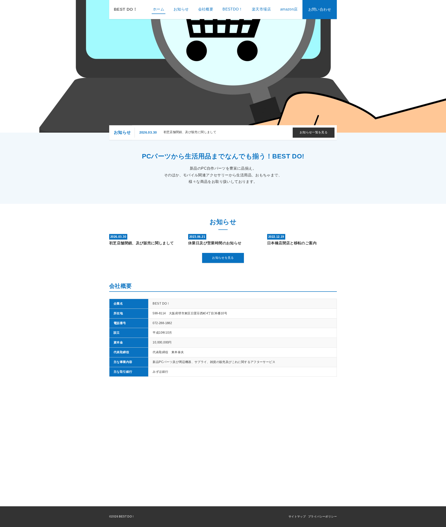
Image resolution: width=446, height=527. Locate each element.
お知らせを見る (223, 257)
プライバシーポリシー (322, 516)
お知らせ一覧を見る (314, 132)
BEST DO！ (125, 9)
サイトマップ (297, 516)
